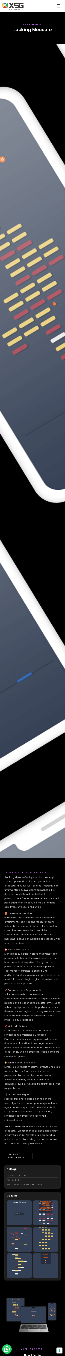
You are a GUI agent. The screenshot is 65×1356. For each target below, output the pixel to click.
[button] (7, 1349)
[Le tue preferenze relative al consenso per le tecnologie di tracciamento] (59, 1350)
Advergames (32, 24)
